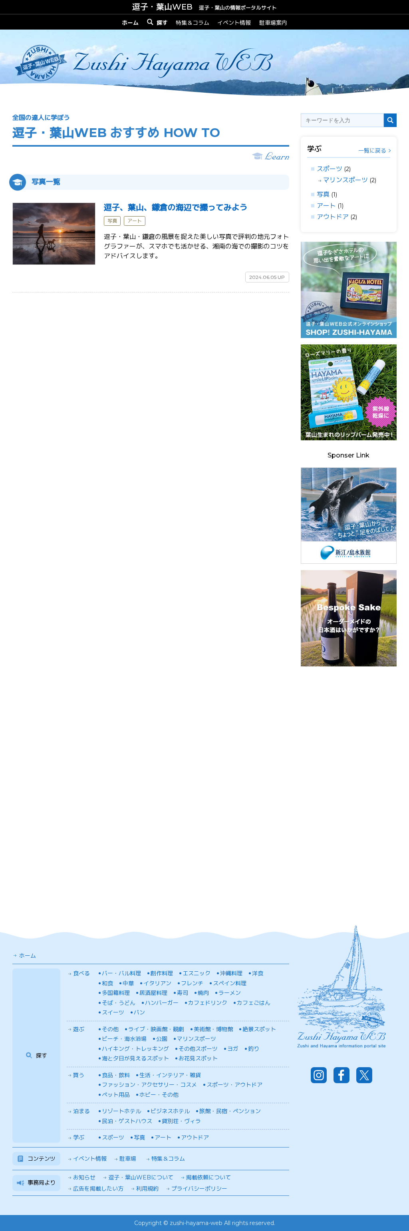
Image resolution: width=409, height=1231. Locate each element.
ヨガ (232, 1048)
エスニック (196, 973)
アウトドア (333, 217)
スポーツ (329, 169)
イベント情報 (234, 22)
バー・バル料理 (121, 973)
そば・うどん (118, 1002)
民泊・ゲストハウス (127, 1121)
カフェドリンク (207, 1002)
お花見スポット (198, 1058)
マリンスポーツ (345, 180)
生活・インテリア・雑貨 (170, 1075)
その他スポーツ (198, 1048)
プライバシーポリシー (199, 1188)
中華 (128, 983)
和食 (107, 983)
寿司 (182, 992)
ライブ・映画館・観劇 (156, 1029)
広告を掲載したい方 (98, 1188)
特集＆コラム (192, 22)
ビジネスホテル (170, 1111)
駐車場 (127, 1158)
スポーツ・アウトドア (234, 1084)
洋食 (257, 973)
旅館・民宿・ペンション (230, 1111)
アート (326, 205)
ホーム (27, 955)
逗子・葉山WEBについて (140, 1177)
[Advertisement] (349, 793)
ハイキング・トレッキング (135, 1048)
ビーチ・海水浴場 (124, 1038)
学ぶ (78, 1137)
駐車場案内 (273, 22)
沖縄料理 (231, 973)
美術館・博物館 (213, 1029)
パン (139, 1012)
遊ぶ (78, 1029)
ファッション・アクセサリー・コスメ (149, 1084)
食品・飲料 (116, 1075)
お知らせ (84, 1177)
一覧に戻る (372, 150)
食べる (81, 973)
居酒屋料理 (153, 992)
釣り (253, 1048)
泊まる (81, 1111)
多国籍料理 (116, 992)
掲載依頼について (208, 1177)
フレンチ (192, 983)
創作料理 (162, 973)
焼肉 (203, 992)
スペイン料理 (229, 983)
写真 (323, 194)
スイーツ (113, 1012)
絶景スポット (259, 1029)
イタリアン (157, 983)
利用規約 (147, 1188)
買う (78, 1075)
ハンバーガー (162, 1002)
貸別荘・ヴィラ (181, 1121)
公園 (161, 1038)
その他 (110, 1029)
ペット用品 (116, 1094)
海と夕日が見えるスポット (135, 1058)
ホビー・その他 (159, 1094)
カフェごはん (253, 1002)
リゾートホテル (121, 1111)
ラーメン (229, 992)
